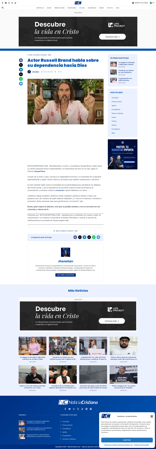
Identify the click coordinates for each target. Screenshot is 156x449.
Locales (82, 8)
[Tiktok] (15, 3)
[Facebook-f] (3, 3)
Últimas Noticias (119, 58)
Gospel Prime (39, 171)
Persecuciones (59, 8)
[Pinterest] (86, 409)
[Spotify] (91, 409)
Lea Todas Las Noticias (65, 275)
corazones (59, 190)
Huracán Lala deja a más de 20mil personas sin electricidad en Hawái (93, 387)
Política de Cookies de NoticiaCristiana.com (118, 445)
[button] (152, 416)
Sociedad (36, 55)
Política (110, 8)
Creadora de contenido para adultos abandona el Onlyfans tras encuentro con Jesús (63, 388)
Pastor (114, 117)
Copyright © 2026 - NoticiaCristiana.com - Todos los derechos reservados (78, 447)
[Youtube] (6, 3)
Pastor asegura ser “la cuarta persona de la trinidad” (123, 387)
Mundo (101, 8)
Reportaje (40, 8)
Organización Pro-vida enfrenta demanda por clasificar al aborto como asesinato (93, 359)
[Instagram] (12, 3)
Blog (117, 8)
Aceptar (127, 440)
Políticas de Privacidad (141, 445)
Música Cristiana (117, 113)
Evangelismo (71, 8)
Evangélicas (92, 8)
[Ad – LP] (78, 46)
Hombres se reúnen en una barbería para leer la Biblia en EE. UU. (126, 73)
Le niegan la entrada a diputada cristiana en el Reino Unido (126, 64)
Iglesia (49, 8)
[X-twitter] (9, 3)
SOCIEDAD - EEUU (45, 55)
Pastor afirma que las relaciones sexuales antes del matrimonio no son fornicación (123, 359)
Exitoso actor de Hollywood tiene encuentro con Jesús (32, 387)
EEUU (30, 55)
